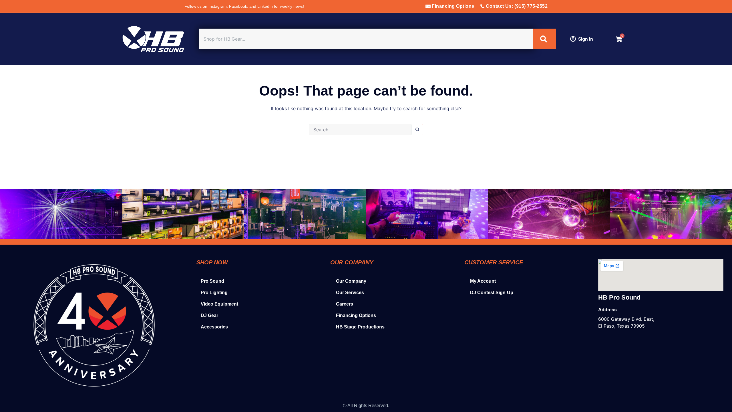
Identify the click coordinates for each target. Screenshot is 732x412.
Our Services (350, 292)
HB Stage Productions (360, 326)
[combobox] (366, 39)
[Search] (544, 39)
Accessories (214, 326)
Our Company (351, 281)
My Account (483, 281)
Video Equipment (219, 304)
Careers (344, 304)
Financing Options (356, 315)
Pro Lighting (214, 292)
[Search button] (417, 129)
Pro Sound (212, 281)
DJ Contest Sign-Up (491, 292)
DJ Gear (209, 315)
